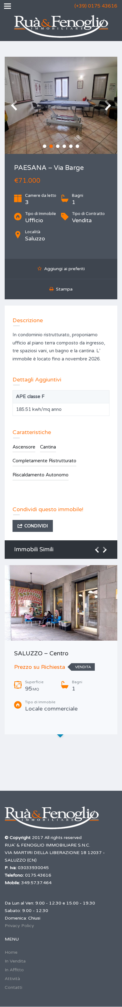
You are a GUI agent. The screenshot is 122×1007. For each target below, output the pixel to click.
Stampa (63, 289)
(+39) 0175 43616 (95, 6)
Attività (12, 978)
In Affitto (14, 970)
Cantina (48, 447)
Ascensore (24, 447)
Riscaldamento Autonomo (41, 475)
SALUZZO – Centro (41, 653)
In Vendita (15, 961)
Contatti (13, 987)
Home (11, 952)
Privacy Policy (19, 925)
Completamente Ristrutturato (44, 461)
